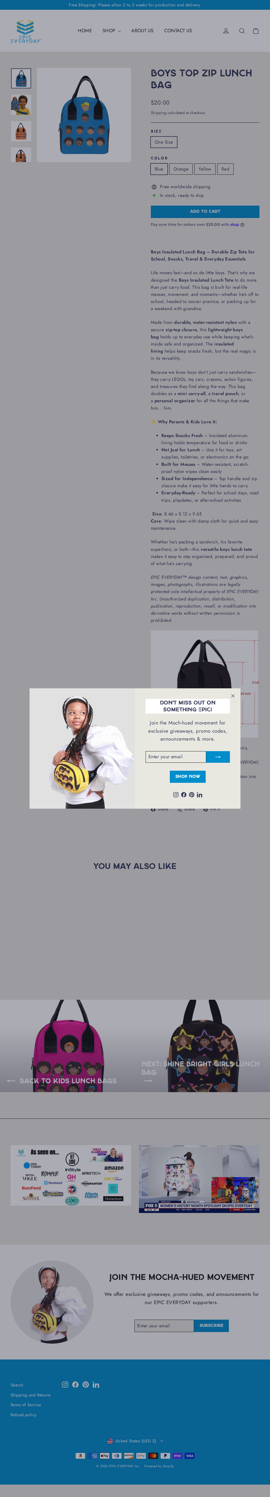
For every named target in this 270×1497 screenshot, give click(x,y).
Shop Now (187, 776)
